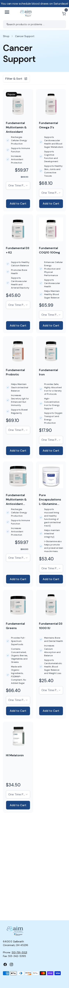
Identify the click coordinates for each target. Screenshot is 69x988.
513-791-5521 (19, 952)
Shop (6, 36)
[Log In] (55, 14)
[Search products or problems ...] (7, 24)
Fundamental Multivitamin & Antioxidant (16, 127)
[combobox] (34, 24)
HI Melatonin (15, 755)
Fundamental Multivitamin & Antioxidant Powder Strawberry (16, 504)
